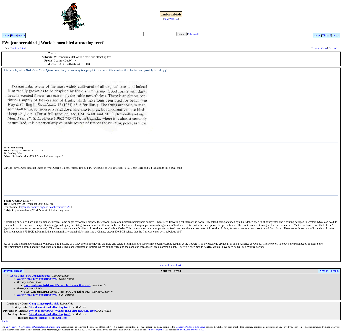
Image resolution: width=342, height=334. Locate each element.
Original (332, 48)
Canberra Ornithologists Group (191, 326)
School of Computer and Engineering (42, 326)
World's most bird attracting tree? (29, 275)
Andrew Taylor (155, 329)
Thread (326, 35)
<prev (6, 35)
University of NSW (15, 326)
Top (166, 19)
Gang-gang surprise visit (44, 303)
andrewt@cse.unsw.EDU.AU (190, 329)
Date (14, 35)
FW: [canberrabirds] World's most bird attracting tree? (57, 285)
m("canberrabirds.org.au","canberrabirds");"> (45, 207)
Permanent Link (319, 48)
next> (21, 35)
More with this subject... (171, 265)
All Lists (174, 19)
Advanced (193, 34)
